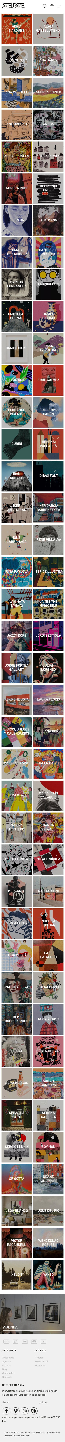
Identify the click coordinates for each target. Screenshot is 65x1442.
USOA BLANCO (16, 1210)
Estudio (6, 1365)
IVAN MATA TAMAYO (16, 603)
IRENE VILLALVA (48, 539)
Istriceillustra (48, 571)
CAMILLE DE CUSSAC (48, 252)
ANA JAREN (48, 60)
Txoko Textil (41, 1361)
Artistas (39, 1357)
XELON (16, 1274)
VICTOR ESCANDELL (16, 1242)
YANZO (48, 1274)
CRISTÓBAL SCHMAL (16, 316)
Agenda (6, 1361)
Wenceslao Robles (48, 1242)
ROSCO (16, 1051)
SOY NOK (48, 1146)
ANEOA (48, 124)
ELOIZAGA (16, 380)
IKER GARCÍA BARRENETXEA (48, 507)
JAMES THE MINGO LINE (48, 603)
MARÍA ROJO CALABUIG (48, 795)
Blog (4, 1369)
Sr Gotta (16, 1178)
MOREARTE (16, 891)
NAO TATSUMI (48, 891)
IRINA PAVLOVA (16, 571)
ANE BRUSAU (16, 124)
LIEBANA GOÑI (48, 731)
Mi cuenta (40, 1365)
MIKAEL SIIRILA (48, 859)
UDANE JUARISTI (48, 1178)
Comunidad (8, 1373)
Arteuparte (8, 1357)
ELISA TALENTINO (48, 348)
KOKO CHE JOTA (17, 699)
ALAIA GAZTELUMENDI (48, 28)
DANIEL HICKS (17, 348)
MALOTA (16, 795)
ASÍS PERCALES (16, 156)
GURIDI (16, 443)
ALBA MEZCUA (16, 60)
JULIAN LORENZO (48, 667)
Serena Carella (48, 1114)
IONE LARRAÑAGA (17, 539)
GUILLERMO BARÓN (48, 411)
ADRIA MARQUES (16, 28)
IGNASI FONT (48, 475)
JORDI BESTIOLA (48, 635)
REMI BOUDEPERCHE (16, 1019)
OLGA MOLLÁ (17, 955)
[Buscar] (44, 5)
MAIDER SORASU (16, 763)
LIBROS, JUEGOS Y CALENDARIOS (16, 731)
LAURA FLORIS (48, 699)
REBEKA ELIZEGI (48, 987)
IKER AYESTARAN (16, 507)
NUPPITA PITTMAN (48, 923)
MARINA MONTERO (16, 827)
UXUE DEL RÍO (48, 1210)
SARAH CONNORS (48, 1082)
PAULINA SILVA (16, 987)
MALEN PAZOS (48, 763)
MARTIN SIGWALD (48, 827)
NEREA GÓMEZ (16, 923)
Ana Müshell (16, 92)
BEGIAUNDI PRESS (48, 188)
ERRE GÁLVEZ (48, 380)
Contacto (7, 1377)
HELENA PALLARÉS (48, 443)
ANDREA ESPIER (48, 92)
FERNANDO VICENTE (16, 411)
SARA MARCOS (16, 1082)
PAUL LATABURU (48, 955)
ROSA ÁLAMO (48, 1019)
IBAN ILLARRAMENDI (17, 475)
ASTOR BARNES (48, 156)
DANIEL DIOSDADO (48, 316)
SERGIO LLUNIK (17, 1146)
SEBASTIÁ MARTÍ (16, 1114)
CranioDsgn (48, 284)
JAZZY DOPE (16, 635)
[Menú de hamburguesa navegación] (59, 5)
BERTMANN (48, 220)
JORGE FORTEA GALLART (17, 667)
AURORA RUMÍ (17, 188)
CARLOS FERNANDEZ (16, 284)
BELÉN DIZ (16, 220)
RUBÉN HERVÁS (48, 1051)
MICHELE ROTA (16, 859)
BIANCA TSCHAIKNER (16, 252)
